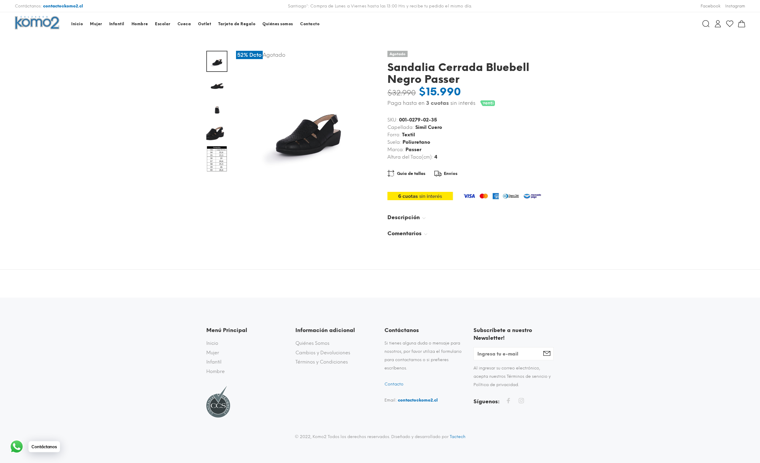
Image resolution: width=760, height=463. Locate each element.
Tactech (458, 436)
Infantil (213, 362)
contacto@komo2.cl (63, 6)
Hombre (215, 371)
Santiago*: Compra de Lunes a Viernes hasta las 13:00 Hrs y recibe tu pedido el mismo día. (380, 6)
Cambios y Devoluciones (322, 352)
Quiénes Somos (312, 343)
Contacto (393, 384)
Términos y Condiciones (321, 362)
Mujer (212, 352)
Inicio (212, 343)
